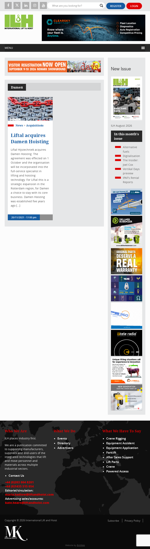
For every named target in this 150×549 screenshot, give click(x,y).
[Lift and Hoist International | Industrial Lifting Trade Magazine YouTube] (43, 5)
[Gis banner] (126, 409)
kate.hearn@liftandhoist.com (27, 503)
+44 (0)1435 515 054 (19, 486)
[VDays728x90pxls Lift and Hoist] (54, 67)
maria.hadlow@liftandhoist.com (29, 494)
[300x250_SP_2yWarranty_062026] (126, 273)
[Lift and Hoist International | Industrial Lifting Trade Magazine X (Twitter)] (17, 5)
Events (62, 438)
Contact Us (16, 476)
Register (115, 6)
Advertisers (65, 448)
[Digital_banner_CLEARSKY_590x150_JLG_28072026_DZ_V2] (93, 27)
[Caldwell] (126, 382)
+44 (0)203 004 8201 (19, 482)
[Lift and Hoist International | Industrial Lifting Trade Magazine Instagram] (34, 5)
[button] (72, 48)
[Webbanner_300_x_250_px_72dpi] (126, 355)
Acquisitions (35, 125)
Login (134, 6)
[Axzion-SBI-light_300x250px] (126, 213)
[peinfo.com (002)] (126, 328)
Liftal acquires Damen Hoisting (30, 138)
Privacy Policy (132, 520)
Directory (63, 443)
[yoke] (126, 300)
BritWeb (81, 545)
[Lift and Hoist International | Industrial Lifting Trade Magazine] (19, 27)
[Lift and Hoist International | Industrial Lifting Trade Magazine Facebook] (8, 5)
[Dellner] (126, 246)
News (19, 125)
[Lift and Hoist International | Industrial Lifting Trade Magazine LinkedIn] (25, 5)
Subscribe (113, 520)
